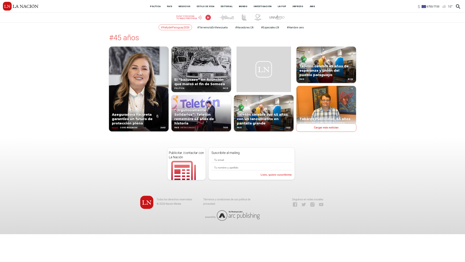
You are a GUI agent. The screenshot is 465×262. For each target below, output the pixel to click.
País (176, 128)
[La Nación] (20, 6)
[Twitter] (304, 204)
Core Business (129, 128)
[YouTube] (321, 204)
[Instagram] (312, 204)
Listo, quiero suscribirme (276, 174)
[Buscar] (458, 7)
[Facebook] (295, 204)
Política (179, 88)
